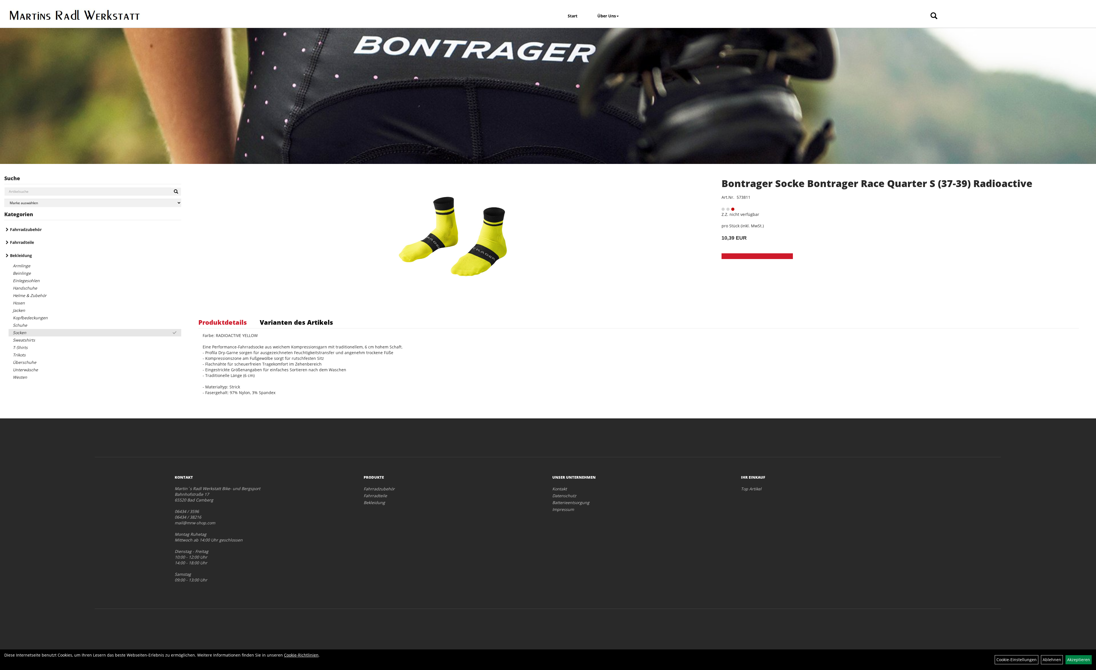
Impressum (563, 509)
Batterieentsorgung (570, 502)
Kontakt (559, 489)
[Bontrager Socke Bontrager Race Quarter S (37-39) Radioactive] (453, 236)
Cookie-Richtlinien (301, 655)
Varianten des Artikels (296, 322)
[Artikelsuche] (933, 16)
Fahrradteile (22, 242)
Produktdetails (222, 322)
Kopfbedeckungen (30, 317)
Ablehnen (1052, 659)
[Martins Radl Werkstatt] (140, 15)
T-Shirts (20, 347)
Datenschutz (564, 495)
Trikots (19, 355)
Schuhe (20, 325)
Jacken (19, 310)
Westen (20, 377)
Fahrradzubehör (26, 229)
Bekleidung (21, 255)
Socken (19, 332)
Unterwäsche (25, 369)
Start (572, 16)
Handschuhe (25, 288)
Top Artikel (751, 489)
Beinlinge (22, 273)
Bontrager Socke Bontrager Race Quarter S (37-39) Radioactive (877, 183)
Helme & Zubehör (30, 295)
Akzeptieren (1078, 659)
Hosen (19, 303)
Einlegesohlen (26, 280)
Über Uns (606, 16)
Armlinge (21, 265)
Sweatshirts (24, 340)
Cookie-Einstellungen (1016, 659)
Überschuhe (24, 362)
